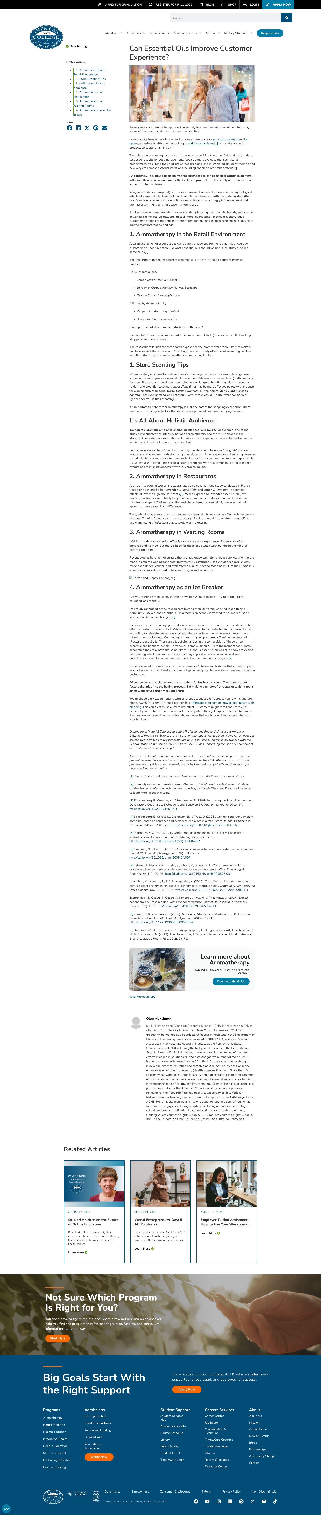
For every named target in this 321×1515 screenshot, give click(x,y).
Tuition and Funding (98, 1430)
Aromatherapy (146, 996)
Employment (140, 1492)
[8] (173, 617)
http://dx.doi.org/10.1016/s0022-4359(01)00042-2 (164, 841)
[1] (216, 143)
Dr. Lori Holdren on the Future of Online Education (93, 1222)
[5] (138, 438)
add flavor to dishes (201, 143)
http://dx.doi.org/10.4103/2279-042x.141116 (187, 906)
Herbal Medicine (54, 1425)
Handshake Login (216, 1446)
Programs (51, 1409)
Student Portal (170, 1453)
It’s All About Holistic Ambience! (89, 85)
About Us (111, 33)
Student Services (185, 33)
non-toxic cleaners (225, 139)
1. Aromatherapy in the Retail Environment (90, 72)
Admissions (157, 33)
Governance (113, 1492)
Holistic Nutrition (54, 1432)
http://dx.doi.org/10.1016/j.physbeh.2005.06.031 (198, 874)
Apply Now (99, 1457)
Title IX (206, 1492)
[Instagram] (218, 1501)
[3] (146, 252)
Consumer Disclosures (175, 1492)
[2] (235, 168)
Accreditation (258, 1429)
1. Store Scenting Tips (91, 79)
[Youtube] (207, 1501)
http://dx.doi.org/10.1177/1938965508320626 (161, 922)
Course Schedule (171, 1433)
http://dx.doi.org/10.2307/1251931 (153, 809)
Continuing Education (57, 1460)
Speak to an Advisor (98, 1423)
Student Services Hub (171, 1418)
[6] (182, 494)
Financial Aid (93, 1437)
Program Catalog (54, 1467)
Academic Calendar (173, 1426)
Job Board (211, 1423)
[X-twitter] (252, 1501)
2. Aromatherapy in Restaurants (87, 94)
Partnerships (257, 1449)
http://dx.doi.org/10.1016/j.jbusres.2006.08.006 (204, 825)
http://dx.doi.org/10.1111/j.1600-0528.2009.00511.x (211, 890)
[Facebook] (196, 1501)
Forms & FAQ (169, 1446)
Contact (254, 1463)
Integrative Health (55, 1439)
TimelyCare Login (172, 1460)
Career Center (214, 1416)
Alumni (210, 33)
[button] (70, 128)
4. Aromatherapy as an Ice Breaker (92, 112)
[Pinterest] (241, 1501)
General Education (55, 1446)
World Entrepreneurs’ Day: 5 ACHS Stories (158, 1222)
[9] (230, 658)
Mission (254, 1423)
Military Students (235, 33)
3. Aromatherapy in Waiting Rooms (87, 103)
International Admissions (93, 1446)
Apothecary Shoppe (262, 1456)
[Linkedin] (230, 1501)
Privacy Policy (231, 1492)
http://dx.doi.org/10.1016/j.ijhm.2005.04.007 (160, 858)
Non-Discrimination (265, 1492)
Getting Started (95, 1416)
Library (165, 1440)
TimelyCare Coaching (219, 1440)
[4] (174, 399)
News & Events (259, 1436)
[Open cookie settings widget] (6, 1508)
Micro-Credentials (55, 1453)
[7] (192, 562)
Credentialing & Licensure (215, 1431)
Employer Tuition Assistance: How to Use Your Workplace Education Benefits (225, 1222)
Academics (133, 33)
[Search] (286, 17)
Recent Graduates (217, 1460)
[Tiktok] (275, 1501)
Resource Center (216, 1466)
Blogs (253, 1443)
